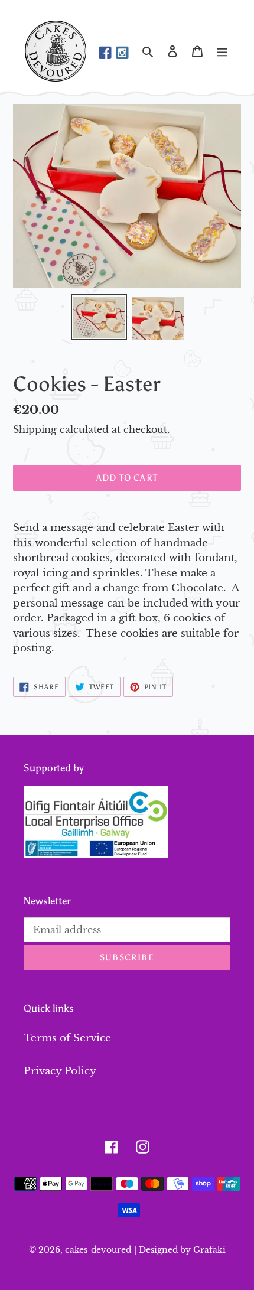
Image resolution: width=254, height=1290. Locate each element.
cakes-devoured (98, 1250)
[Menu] (222, 51)
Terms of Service (67, 1038)
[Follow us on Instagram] (122, 53)
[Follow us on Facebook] (105, 53)
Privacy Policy (60, 1071)
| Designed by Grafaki (180, 1250)
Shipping (35, 429)
